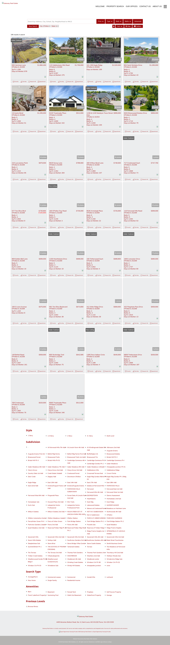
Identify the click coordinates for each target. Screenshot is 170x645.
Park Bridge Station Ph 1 (95, 521)
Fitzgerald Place (53, 495)
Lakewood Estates (93, 505)
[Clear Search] (113, 26)
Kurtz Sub (31, 505)
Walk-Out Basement (74, 595)
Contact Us (145, 6)
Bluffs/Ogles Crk (92, 454)
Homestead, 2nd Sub (114, 499)
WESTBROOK (72, 556)
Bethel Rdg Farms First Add (76, 454)
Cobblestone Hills (93, 470)
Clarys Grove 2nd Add (55, 470)
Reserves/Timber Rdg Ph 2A (57, 528)
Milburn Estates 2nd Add (56, 512)
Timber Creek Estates (35, 556)
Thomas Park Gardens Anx (96, 552)
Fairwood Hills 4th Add (95, 492)
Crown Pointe (111, 473)
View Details (29, 50)
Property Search (115, 6)
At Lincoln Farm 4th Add (75, 447)
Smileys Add (52, 540)
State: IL (54, 26)
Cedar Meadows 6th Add (36, 467)
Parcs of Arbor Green (55, 521)
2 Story (69, 436)
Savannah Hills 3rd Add (75, 537)
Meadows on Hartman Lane (116, 508)
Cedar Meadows (112, 464)
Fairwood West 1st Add (115, 492)
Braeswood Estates (113, 454)
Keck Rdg (90, 502)
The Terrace (32, 552)
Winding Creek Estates (75, 562)
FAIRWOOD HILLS (113, 486)
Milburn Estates (33, 512)
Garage (109, 595)
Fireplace (90, 592)
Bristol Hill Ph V (33, 460)
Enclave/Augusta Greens (75, 486)
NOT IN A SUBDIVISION (95, 512)
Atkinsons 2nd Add (113, 447)
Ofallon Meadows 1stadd (56, 518)
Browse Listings (108, 642)
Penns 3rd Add (53, 525)
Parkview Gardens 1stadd (37, 525)
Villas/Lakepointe (53, 556)
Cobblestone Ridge (113, 470)
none (108, 565)
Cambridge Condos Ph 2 (95, 464)
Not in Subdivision (93, 515)
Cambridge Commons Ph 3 (96, 460)
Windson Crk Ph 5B (94, 562)
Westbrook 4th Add (74, 559)
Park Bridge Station (74, 521)
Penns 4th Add (72, 525)
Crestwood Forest (73, 473)
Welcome (100, 6)
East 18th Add (111, 482)
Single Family (52, 580)
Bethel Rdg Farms (54, 454)
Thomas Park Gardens (75, 552)
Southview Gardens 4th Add (96, 540)
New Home (32, 580)
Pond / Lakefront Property (37, 595)
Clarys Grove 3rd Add (74, 470)
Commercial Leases (54, 577)
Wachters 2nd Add (93, 556)
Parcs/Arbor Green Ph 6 (36, 521)
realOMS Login (99, 642)
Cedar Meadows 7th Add (56, 467)
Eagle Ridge (32, 482)
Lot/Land (110, 577)
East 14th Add (72, 482)
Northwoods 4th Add (114, 512)
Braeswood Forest (34, 457)
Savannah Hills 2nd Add (56, 537)
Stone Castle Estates (94, 543)
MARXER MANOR (113, 505)
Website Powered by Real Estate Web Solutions (85, 639)
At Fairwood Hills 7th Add (57, 447)
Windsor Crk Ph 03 (34, 565)
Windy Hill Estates (73, 565)
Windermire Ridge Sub (114, 559)
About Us (157, 6)
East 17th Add (92, 482)
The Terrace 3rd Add (55, 552)
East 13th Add (52, 482)
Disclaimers (91, 642)
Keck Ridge (110, 502)
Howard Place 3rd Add (55, 502)
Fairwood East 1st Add (114, 489)
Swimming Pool (53, 595)
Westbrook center (93, 559)
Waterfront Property (94, 595)
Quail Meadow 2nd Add (36, 528)
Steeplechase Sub (34, 543)
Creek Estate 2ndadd (55, 473)
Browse (33, 606)
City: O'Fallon (44, 26)
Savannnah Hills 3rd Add (115, 537)
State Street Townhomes (115, 540)
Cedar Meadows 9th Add (75, 467)
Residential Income (73, 580)
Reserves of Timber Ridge (95, 528)
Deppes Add (52, 476)
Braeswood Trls (92, 457)
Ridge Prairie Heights (114, 528)
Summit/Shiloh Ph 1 (35, 547)
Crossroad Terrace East (95, 473)
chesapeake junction (94, 565)
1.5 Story (51, 436)
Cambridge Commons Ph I (115, 460)
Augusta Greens (112, 451)
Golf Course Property (114, 592)
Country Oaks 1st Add (35, 473)
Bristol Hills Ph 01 (54, 460)
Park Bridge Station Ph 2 (115, 521)
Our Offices (131, 6)
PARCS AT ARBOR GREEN (96, 518)
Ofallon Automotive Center (37, 518)
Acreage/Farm (33, 577)
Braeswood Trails (54, 457)
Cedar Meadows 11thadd (95, 467)
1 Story (30, 435)
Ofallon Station (72, 518)
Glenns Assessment (113, 495)
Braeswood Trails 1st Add (76, 457)
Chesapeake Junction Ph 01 (116, 467)
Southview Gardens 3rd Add (77, 540)
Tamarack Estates (73, 547)
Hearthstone (91, 499)
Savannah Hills (33, 537)
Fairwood (90, 489)
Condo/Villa (91, 577)
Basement (51, 592)
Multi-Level (110, 436)
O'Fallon (109, 515)
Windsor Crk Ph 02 (113, 562)
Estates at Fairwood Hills (95, 486)
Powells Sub (91, 525)
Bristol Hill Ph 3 (112, 457)
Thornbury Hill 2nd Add (115, 552)
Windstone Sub (53, 565)
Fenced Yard (71, 592)
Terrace (89, 547)
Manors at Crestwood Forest (96, 508)
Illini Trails (70, 502)
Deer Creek (32, 476)
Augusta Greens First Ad (36, 454)
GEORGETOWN (92, 495)
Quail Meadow (112, 525)
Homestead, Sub (33, 502)
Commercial (71, 577)
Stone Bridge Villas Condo (76, 543)
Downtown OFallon (74, 476)
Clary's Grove (32, 470)
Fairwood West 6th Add (36, 495)
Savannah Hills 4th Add (95, 537)
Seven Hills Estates (34, 540)
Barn (29, 592)
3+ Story (90, 436)
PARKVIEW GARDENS (114, 518)
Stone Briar (51, 543)
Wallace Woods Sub (114, 556)
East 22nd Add (33, 486)
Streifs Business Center (114, 543)
